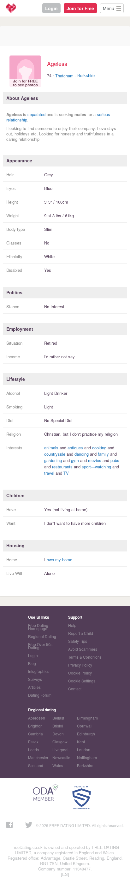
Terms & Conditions (85, 657)
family (103, 454)
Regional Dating (42, 636)
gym (75, 460)
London (83, 749)
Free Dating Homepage (38, 626)
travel (49, 473)
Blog (32, 663)
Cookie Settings (81, 680)
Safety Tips (77, 641)
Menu (108, 8)
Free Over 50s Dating (40, 646)
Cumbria (35, 733)
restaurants (62, 467)
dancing (81, 454)
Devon (58, 733)
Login (51, 8)
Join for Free (80, 8)
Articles (34, 687)
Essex (33, 741)
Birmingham (87, 717)
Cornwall (84, 725)
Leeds (33, 749)
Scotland (35, 765)
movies (94, 460)
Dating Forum (39, 695)
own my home (59, 560)
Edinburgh (86, 733)
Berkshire (86, 75)
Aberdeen (36, 717)
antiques (75, 448)
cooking (99, 448)
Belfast (58, 717)
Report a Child (80, 633)
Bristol (57, 725)
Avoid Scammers (82, 649)
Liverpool (60, 749)
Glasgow (60, 741)
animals (51, 448)
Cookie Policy (80, 672)
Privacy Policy (80, 665)
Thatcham (64, 76)
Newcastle (61, 757)
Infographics (38, 671)
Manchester (38, 757)
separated (36, 114)
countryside (54, 454)
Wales (57, 765)
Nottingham (87, 757)
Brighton (35, 725)
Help (72, 625)
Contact (74, 688)
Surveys (35, 679)
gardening (53, 460)
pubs (114, 460)
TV (66, 473)
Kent (81, 741)
